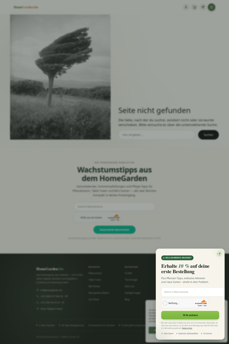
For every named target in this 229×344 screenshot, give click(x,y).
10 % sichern (190, 315)
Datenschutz (187, 328)
